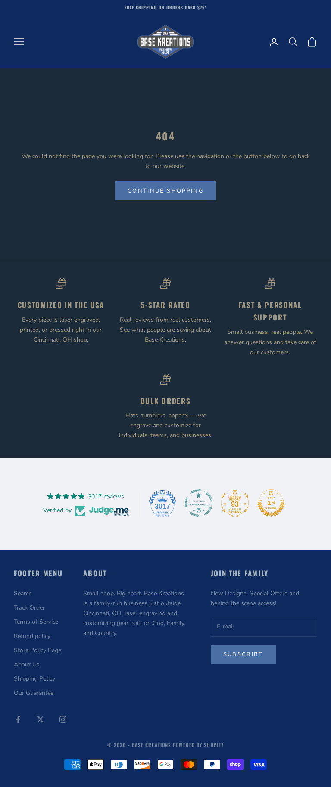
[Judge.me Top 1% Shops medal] (271, 503)
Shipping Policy (34, 679)
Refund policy (32, 636)
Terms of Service (36, 622)
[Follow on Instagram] (63, 719)
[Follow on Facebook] (18, 719)
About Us (27, 664)
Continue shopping (165, 191)
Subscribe (243, 654)
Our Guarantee (33, 693)
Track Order (29, 607)
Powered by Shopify (198, 744)
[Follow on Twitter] (40, 719)
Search (23, 593)
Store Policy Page (37, 650)
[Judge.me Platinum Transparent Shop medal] (198, 503)
